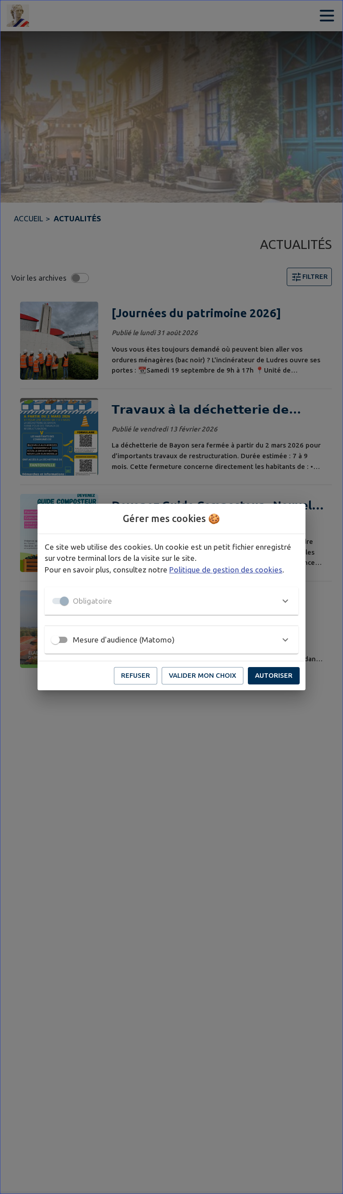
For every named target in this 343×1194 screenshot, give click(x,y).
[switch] (55, 639)
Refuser (135, 675)
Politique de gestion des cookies (225, 569)
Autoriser (274, 675)
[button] (171, 601)
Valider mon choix (202, 675)
